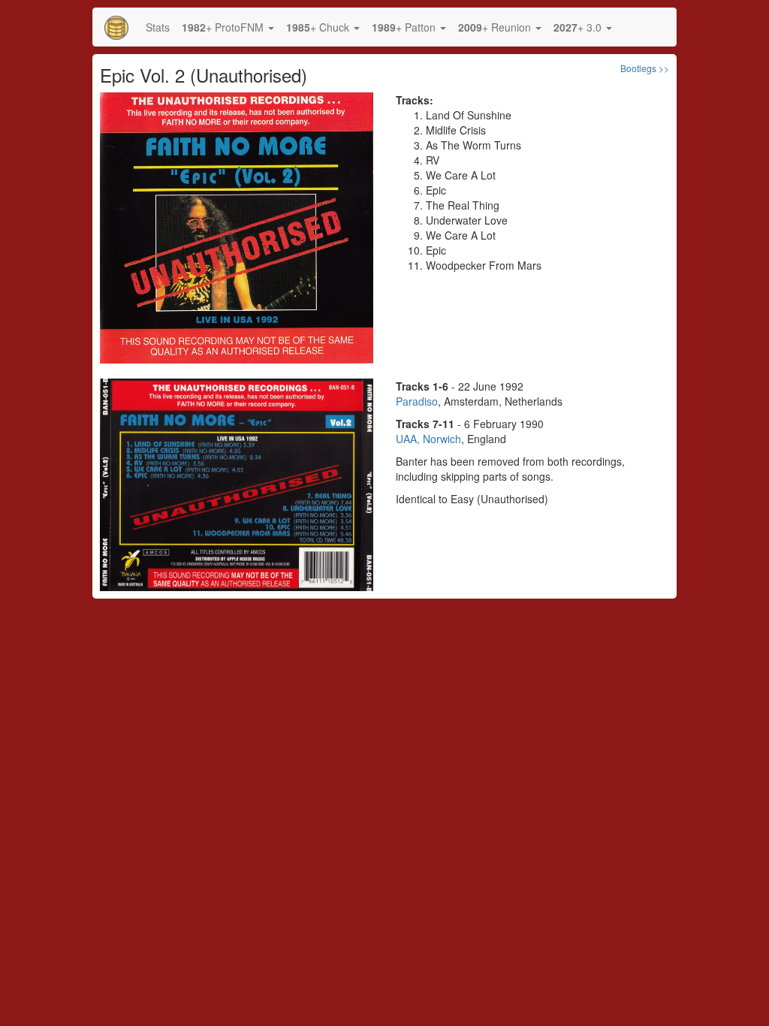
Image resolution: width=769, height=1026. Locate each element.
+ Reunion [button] (496, 27)
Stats (158, 27)
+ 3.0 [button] (579, 27)
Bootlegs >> (644, 68)
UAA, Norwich (428, 438)
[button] (228, 27)
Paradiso (417, 401)
